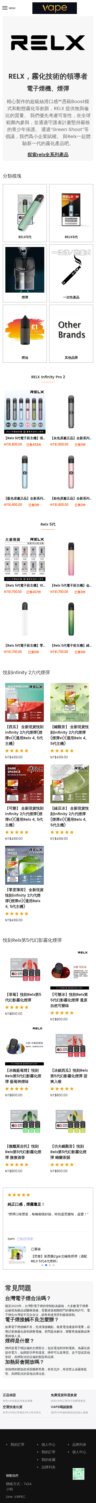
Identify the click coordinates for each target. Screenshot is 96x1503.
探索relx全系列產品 (48, 155)
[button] (42, 1265)
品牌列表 (46, 1467)
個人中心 (46, 1444)
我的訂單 (15, 1444)
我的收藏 (46, 1459)
